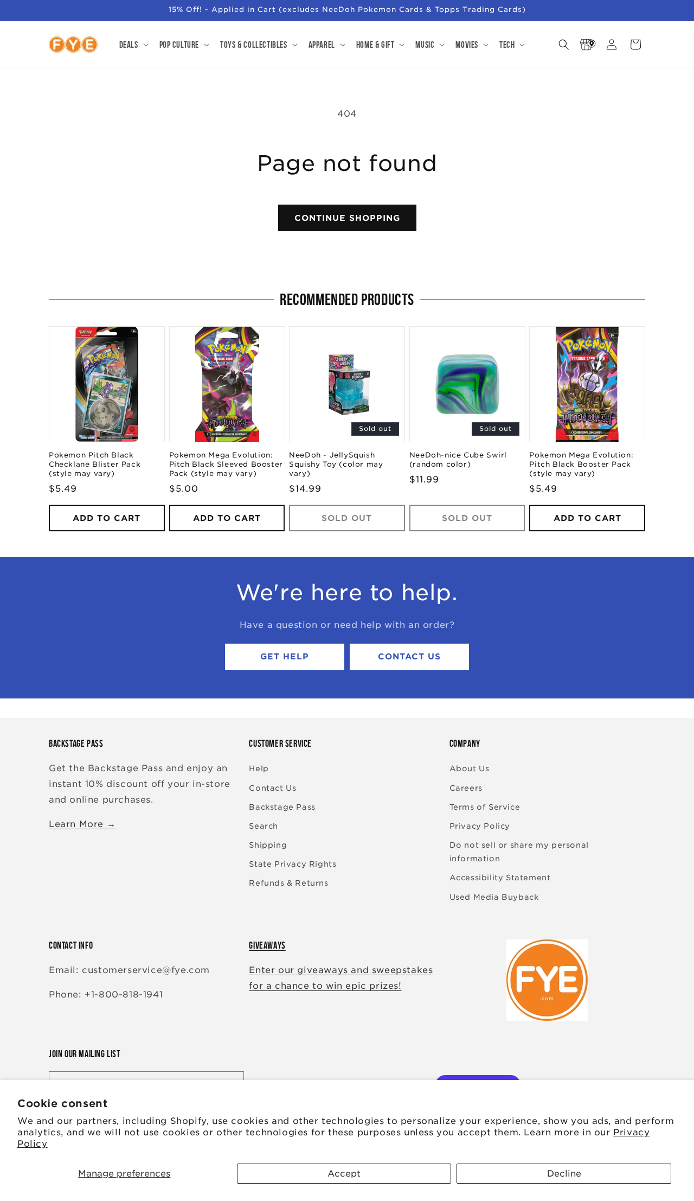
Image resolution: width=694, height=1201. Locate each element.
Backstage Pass (282, 807)
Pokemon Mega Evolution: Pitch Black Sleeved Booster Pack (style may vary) (226, 465)
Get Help (284, 657)
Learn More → (82, 824)
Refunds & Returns (288, 883)
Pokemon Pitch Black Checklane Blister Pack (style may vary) (94, 465)
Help (258, 769)
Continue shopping (347, 218)
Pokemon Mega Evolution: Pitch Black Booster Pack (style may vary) (581, 465)
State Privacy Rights (292, 864)
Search (263, 826)
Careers (466, 788)
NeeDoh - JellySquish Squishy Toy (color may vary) (336, 465)
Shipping (268, 845)
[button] (133, 44)
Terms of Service (484, 807)
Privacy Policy (479, 826)
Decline (564, 1173)
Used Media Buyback (494, 897)
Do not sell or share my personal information (519, 852)
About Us (469, 769)
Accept (344, 1173)
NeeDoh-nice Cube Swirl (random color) (458, 460)
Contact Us (409, 657)
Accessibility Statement (500, 878)
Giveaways (267, 945)
